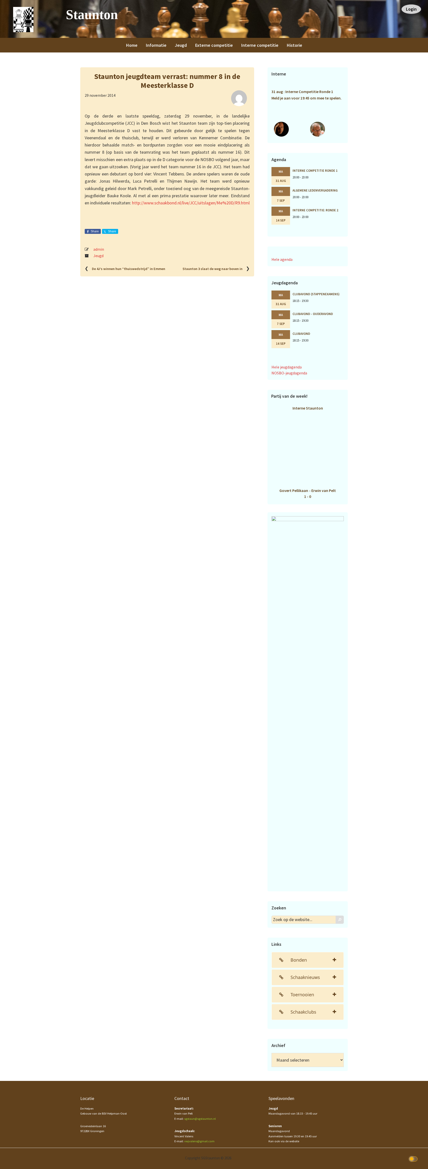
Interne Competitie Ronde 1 (315, 170)
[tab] (308, 960)
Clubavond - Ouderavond (313, 314)
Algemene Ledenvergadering (315, 190)
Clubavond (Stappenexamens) (316, 294)
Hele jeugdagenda (286, 367)
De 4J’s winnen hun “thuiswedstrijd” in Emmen (128, 269)
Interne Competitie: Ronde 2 (315, 210)
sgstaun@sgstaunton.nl (200, 1118)
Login (411, 9)
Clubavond (301, 334)
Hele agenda (282, 259)
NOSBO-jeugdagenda (289, 372)
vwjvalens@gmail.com (199, 1141)
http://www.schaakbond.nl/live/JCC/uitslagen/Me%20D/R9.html (191, 203)
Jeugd (98, 255)
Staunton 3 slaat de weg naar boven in (212, 269)
